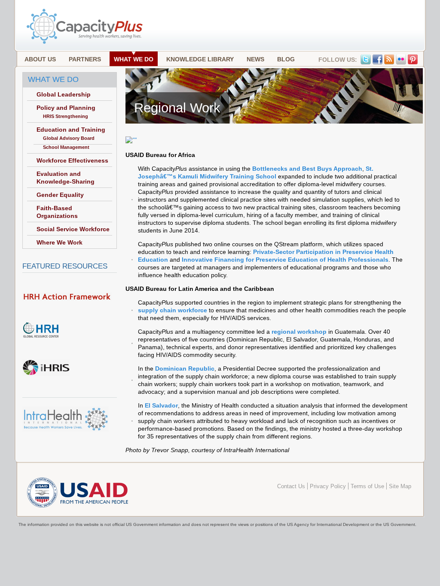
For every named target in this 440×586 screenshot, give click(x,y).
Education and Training (71, 129)
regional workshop (299, 331)
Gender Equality (60, 194)
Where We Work (59, 242)
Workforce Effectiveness (72, 160)
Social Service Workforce (73, 229)
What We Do (133, 59)
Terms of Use (367, 486)
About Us (40, 59)
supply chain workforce (172, 310)
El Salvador (161, 405)
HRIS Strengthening (65, 116)
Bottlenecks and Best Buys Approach (307, 168)
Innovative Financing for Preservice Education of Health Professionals (285, 259)
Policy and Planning (66, 107)
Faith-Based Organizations (57, 212)
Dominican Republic (184, 368)
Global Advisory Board (69, 138)
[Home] (85, 42)
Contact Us (291, 486)
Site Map (400, 486)
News (255, 59)
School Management (66, 147)
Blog (286, 59)
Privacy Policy (328, 486)
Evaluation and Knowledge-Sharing (66, 177)
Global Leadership (64, 94)
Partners (85, 59)
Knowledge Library (200, 59)
